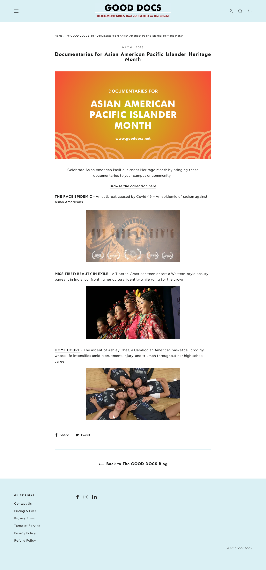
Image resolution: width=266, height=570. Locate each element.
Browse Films (24, 518)
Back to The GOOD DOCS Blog (136, 463)
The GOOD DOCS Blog (79, 35)
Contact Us (23, 503)
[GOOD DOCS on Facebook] (77, 497)
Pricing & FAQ (25, 511)
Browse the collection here (133, 186)
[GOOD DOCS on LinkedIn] (94, 497)
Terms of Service (27, 526)
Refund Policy (25, 540)
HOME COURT (67, 350)
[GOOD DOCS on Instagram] (86, 497)
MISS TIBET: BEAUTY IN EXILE (81, 274)
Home (59, 35)
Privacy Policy (25, 533)
